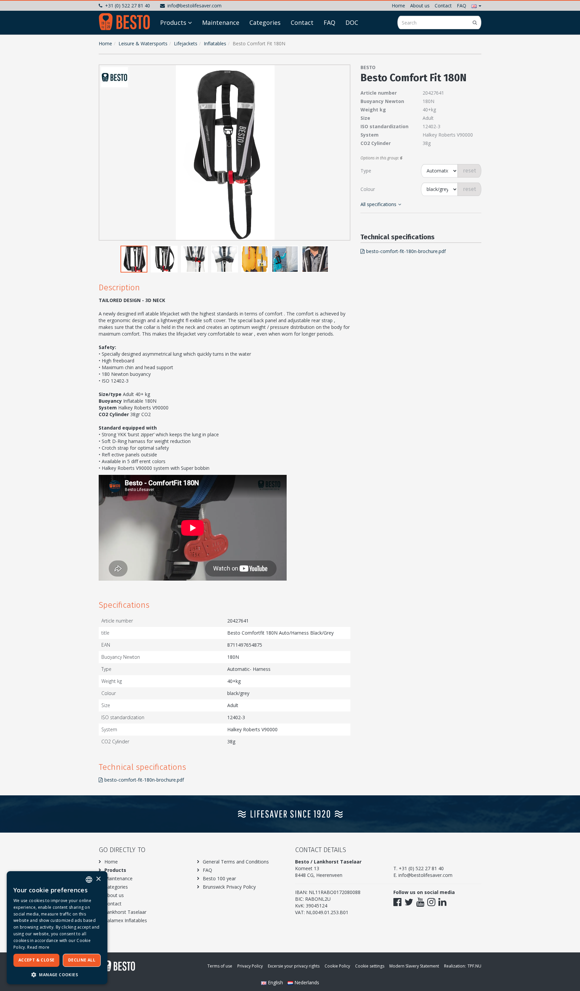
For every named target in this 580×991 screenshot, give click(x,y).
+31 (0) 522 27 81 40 (127, 5)
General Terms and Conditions (236, 861)
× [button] (98, 879)
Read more (38, 947)
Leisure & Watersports (142, 43)
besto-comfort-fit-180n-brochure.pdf (144, 780)
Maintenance (220, 22)
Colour (367, 189)
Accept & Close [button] (36, 960)
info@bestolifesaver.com (194, 5)
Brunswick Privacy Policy (229, 887)
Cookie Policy (337, 966)
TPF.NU (474, 966)
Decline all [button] (81, 960)
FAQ (461, 5)
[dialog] (57, 927)
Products (173, 22)
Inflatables (215, 43)
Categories (265, 22)
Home (398, 5)
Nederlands (306, 982)
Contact (443, 5)
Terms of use (219, 966)
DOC (351, 22)
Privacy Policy (250, 966)
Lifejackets (185, 43)
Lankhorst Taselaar (125, 912)
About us (420, 5)
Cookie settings (369, 966)
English (275, 982)
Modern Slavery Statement (414, 966)
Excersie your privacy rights (294, 966)
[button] (476, 5)
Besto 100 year (219, 878)
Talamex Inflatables (125, 920)
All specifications (378, 204)
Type (365, 170)
